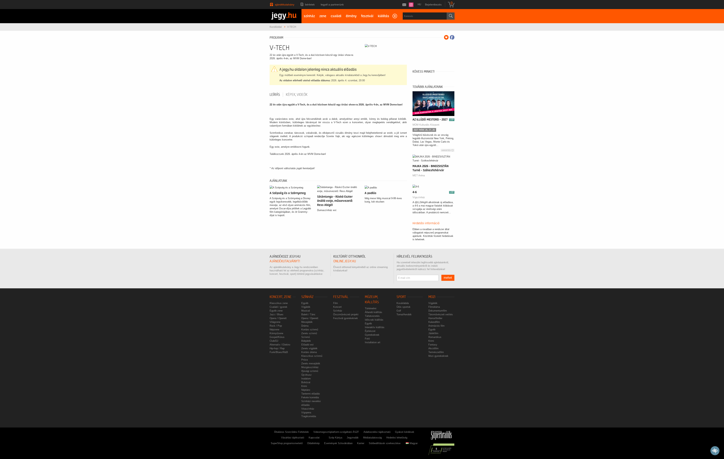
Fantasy (432, 344)
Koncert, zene (280, 297)
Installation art (372, 342)
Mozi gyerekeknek (438, 356)
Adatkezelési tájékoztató (377, 432)
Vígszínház (419, 197)
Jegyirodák (353, 437)
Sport (401, 297)
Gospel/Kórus (277, 337)
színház (309, 16)
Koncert (337, 306)
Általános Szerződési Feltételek (291, 432)
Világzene (275, 322)
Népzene (274, 329)
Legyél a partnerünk (332, 4)
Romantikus (434, 337)
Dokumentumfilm (437, 310)
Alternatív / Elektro (280, 344)
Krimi (304, 386)
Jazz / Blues (276, 314)
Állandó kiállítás (373, 312)
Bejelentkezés (433, 4)
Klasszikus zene (279, 303)
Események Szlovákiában (338, 443)
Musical (305, 310)
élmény (351, 16)
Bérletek (310, 4)
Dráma (304, 325)
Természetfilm (436, 352)
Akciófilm (433, 348)
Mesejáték (307, 322)
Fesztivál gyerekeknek (345, 318)
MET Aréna (419, 175)
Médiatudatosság (372, 437)
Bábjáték (306, 340)
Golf (399, 310)
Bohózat (305, 382)
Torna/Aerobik (404, 314)
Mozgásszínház (310, 367)
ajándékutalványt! (285, 261)
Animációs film (436, 325)
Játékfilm (433, 333)
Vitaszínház (307, 408)
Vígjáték (305, 306)
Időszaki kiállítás (374, 319)
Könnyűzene (276, 333)
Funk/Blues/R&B (279, 352)
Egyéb (304, 303)
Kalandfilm (434, 322)
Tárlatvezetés (372, 316)
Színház (307, 297)
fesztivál (367, 16)
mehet (448, 277)
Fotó (367, 338)
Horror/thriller (435, 318)
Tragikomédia (308, 416)
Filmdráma (434, 306)
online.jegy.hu (344, 261)
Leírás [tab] (275, 95)
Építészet (370, 331)
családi (336, 16)
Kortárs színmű (309, 329)
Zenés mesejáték (310, 363)
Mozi (431, 297)
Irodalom (306, 378)
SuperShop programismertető (287, 443)
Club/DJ (274, 340)
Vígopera (306, 412)
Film (335, 303)
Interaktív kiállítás (374, 327)
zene (322, 16)
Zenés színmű (309, 333)
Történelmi (370, 308)
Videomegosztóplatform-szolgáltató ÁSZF (336, 432)
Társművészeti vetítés (440, 314)
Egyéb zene (276, 310)
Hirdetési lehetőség (396, 437)
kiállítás (383, 16)
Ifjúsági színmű (309, 371)
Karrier (360, 443)
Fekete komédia (310, 397)
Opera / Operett (278, 318)
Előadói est (307, 344)
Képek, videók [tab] (297, 95)
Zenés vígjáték (309, 348)
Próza (304, 359)
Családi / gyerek (278, 306)
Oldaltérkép (313, 443)
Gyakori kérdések (404, 432)
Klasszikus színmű (311, 356)
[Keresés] (451, 16)
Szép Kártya (335, 437)
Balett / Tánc (308, 314)
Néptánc (305, 389)
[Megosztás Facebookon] (452, 37)
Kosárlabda (403, 303)
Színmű (305, 337)
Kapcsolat (314, 437)
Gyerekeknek (372, 334)
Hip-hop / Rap (277, 348)
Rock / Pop (276, 325)
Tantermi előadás (310, 393)
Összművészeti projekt (345, 314)
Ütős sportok (403, 306)
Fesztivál (340, 297)
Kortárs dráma (309, 352)
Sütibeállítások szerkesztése (384, 443)
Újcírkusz (306, 374)
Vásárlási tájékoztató (292, 437)
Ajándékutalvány (284, 4)
